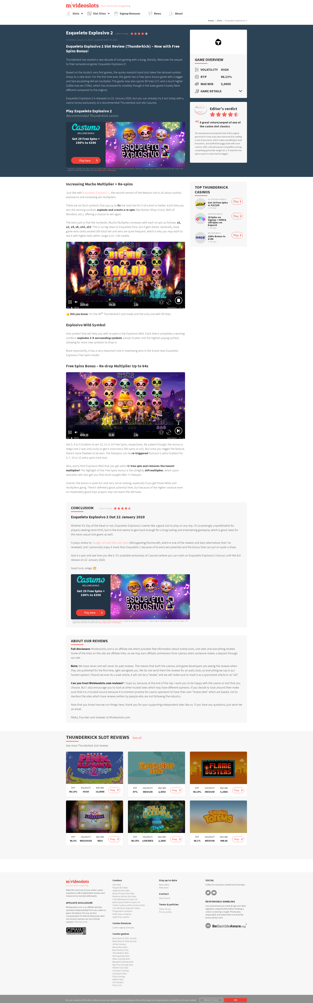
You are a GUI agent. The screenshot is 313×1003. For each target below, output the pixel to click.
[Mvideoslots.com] (82, 5)
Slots (76, 13)
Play (235, 201)
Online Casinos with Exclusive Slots (128, 905)
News (157, 13)
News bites (164, 884)
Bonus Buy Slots (119, 947)
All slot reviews (119, 944)
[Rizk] (200, 204)
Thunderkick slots (120, 952)
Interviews (163, 887)
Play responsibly (99, 170)
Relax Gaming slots (121, 958)
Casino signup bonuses (123, 927)
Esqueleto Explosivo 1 (96, 193)
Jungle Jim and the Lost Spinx (110, 543)
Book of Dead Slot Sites (123, 893)
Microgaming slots (120, 955)
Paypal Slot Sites (120, 887)
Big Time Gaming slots (122, 964)
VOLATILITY (86, 787)
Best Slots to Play (120, 950)
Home (211, 20)
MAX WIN (100, 787)
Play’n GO (117, 985)
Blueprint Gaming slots (122, 961)
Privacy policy (165, 911)
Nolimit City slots (120, 967)
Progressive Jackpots (122, 911)
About (179, 13)
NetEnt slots (118, 979)
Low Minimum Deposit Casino (126, 908)
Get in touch (164, 898)
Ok (235, 1000)
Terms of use (165, 908)
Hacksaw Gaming (120, 970)
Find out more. (81, 921)
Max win (207, 84)
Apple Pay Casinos (120, 916)
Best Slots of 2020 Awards (124, 941)
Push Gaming (118, 976)
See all (137, 738)
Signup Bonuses (130, 13)
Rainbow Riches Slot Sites (124, 896)
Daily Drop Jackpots (121, 914)
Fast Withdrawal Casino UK (124, 899)
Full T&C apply (111, 170)
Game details (211, 91)
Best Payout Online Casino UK (126, 902)
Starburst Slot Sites (121, 890)
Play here (84, 160)
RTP (204, 77)
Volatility (208, 70)
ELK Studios (117, 982)
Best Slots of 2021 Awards (124, 938)
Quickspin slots (119, 973)
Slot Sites (99, 13)
